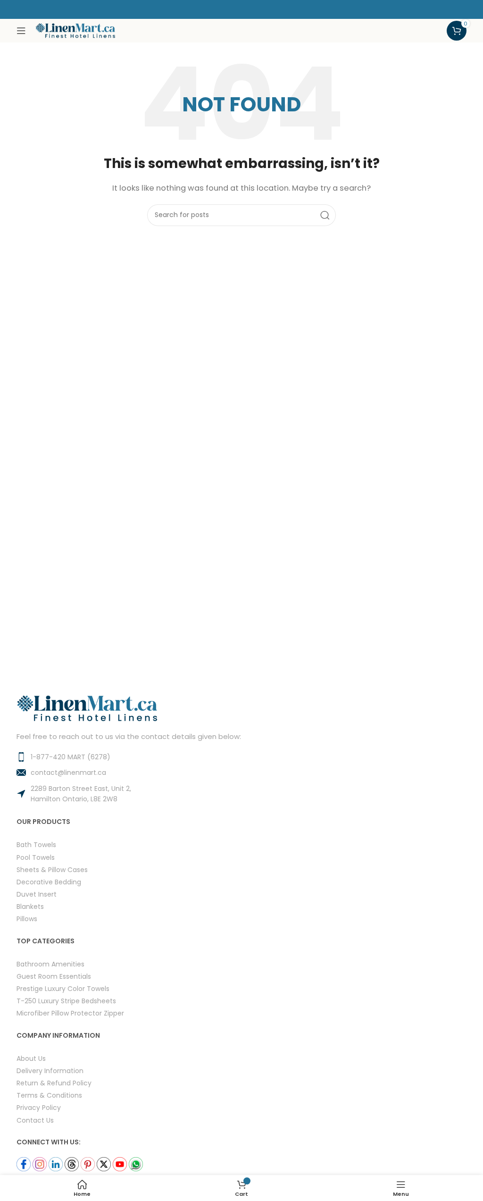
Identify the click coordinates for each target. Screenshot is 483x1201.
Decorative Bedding (49, 881)
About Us (31, 1058)
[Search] (325, 215)
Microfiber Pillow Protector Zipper (70, 1012)
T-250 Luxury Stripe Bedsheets (66, 1000)
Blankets (30, 906)
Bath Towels (36, 844)
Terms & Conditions (49, 1095)
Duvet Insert (37, 894)
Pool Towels (36, 857)
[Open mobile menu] (21, 30)
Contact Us (35, 1120)
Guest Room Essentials (54, 976)
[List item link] (241, 757)
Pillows (27, 918)
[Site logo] (75, 30)
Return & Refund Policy (54, 1082)
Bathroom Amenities (50, 963)
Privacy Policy (39, 1107)
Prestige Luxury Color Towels (63, 988)
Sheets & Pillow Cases (52, 869)
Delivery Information (50, 1070)
